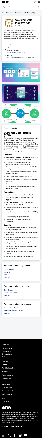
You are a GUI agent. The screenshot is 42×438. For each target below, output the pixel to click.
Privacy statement (7, 394)
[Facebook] (14, 435)
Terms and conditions (8, 391)
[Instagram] (19, 435)
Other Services (8, 290)
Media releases (6, 378)
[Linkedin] (3, 435)
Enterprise (7, 272)
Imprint (4, 398)
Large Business (9, 269)
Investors (5, 371)
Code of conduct (7, 387)
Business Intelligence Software (13, 310)
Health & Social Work (10, 293)
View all (7, 277)
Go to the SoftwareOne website (12, 426)
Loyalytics (18, 26)
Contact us (5, 401)
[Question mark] (35, 2)
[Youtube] (25, 435)
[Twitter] (9, 435)
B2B (5, 275)
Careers (4, 364)
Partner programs (7, 375)
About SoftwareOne (8, 368)
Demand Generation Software (13, 308)
